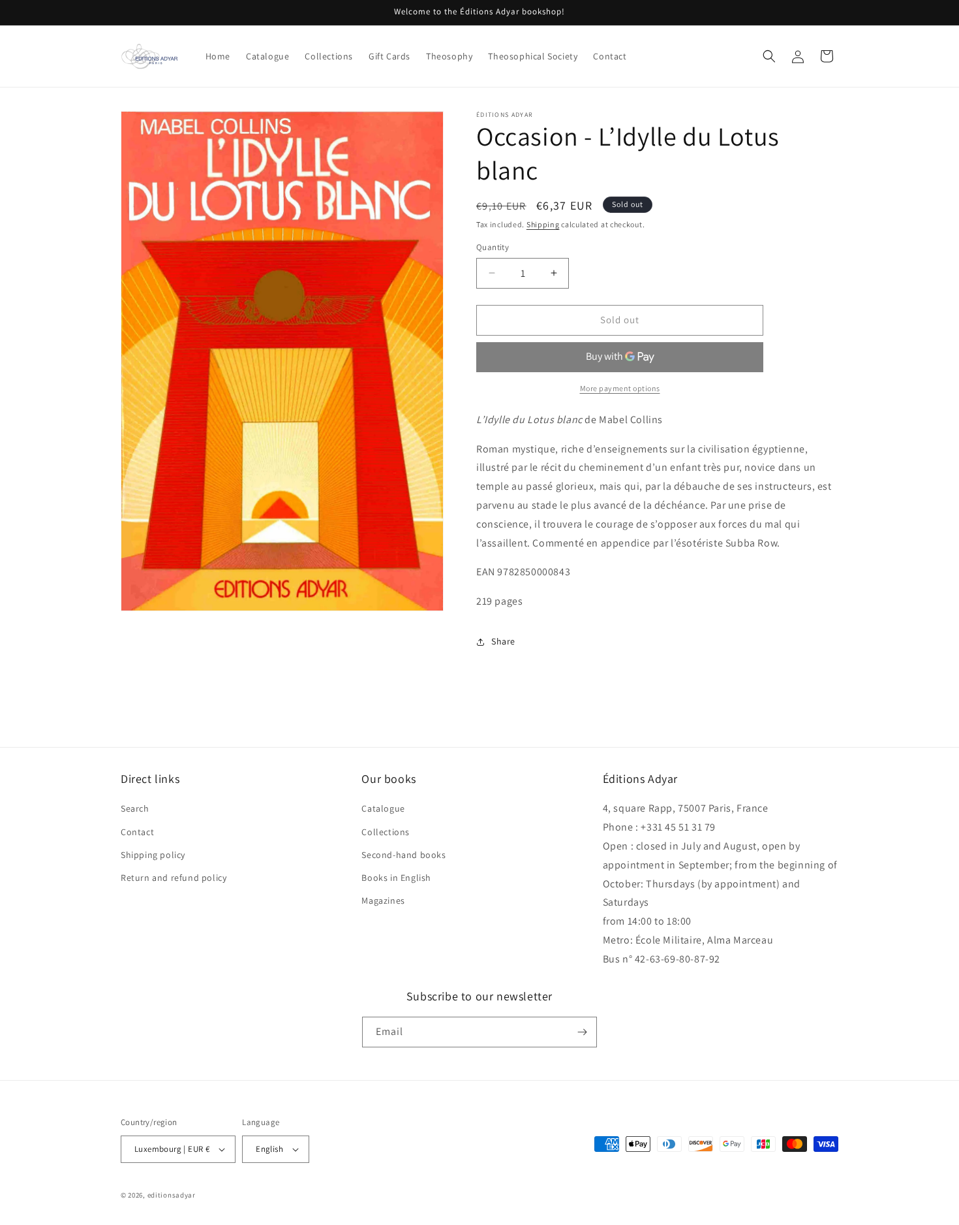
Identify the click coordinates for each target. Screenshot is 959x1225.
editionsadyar (171, 1195)
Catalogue (382, 809)
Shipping (543, 224)
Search (135, 809)
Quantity (492, 247)
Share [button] (503, 641)
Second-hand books (403, 855)
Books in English (396, 877)
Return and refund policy (173, 877)
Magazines (382, 900)
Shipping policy (153, 855)
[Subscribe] (582, 1032)
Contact (137, 832)
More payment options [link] (620, 388)
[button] (769, 56)
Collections (385, 832)
